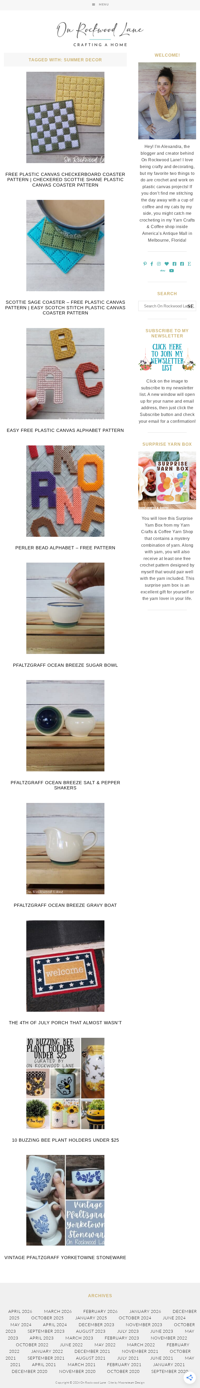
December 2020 (29, 1371)
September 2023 (46, 1331)
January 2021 (169, 1364)
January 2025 (91, 1317)
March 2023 (79, 1338)
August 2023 (90, 1331)
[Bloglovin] (167, 264)
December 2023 (96, 1324)
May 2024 (21, 1324)
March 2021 (82, 1364)
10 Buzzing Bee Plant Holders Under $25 (65, 1140)
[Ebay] (163, 271)
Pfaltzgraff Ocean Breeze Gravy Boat (65, 905)
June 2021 (161, 1358)
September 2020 (169, 1371)
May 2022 (105, 1344)
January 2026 (145, 1311)
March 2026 (58, 1311)
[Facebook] (152, 264)
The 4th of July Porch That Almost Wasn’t (65, 1022)
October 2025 (47, 1317)
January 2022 (47, 1351)
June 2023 (161, 1331)
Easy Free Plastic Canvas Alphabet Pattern (65, 430)
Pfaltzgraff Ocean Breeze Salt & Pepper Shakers (65, 785)
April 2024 (55, 1324)
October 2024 (135, 1317)
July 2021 (128, 1358)
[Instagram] (159, 264)
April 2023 (42, 1338)
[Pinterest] (145, 264)
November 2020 (77, 1371)
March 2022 (141, 1344)
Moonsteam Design (131, 1382)
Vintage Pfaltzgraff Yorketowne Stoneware (65, 1257)
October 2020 (123, 1371)
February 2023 (122, 1338)
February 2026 (100, 1311)
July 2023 (128, 1331)
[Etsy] (189, 264)
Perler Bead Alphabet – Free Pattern (65, 547)
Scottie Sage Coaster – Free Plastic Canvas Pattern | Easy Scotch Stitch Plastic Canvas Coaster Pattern (65, 307)
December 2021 (92, 1351)
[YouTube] (171, 271)
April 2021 (44, 1364)
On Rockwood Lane (100, 34)
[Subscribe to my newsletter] (167, 375)
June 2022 (71, 1344)
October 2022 (32, 1344)
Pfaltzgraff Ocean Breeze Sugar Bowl (65, 665)
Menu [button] (104, 4)
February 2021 (124, 1364)
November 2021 (140, 1351)
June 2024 (174, 1317)
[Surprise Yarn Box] (167, 512)
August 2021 (90, 1358)
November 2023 (144, 1324)
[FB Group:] (175, 264)
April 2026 (20, 1311)
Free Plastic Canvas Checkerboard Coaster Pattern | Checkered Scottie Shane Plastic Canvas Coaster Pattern (65, 180)
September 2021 (46, 1358)
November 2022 (169, 1338)
